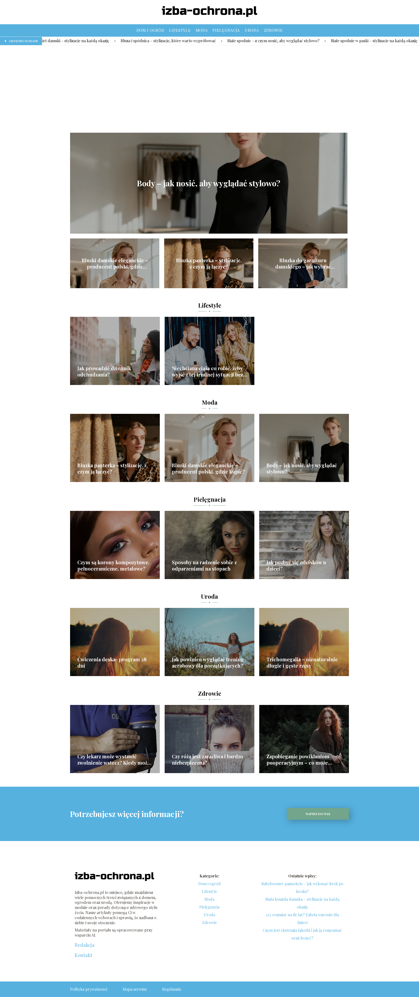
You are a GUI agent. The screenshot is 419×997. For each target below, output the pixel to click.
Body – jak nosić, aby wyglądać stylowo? (208, 183)
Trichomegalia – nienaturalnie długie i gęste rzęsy (302, 662)
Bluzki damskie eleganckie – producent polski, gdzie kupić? (115, 263)
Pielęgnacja (226, 30)
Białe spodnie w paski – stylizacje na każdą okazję (323, 40)
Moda (202, 30)
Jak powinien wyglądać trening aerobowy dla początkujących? (208, 662)
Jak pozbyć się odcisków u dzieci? (296, 565)
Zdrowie (273, 30)
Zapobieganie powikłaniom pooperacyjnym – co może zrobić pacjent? (297, 759)
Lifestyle (180, 30)
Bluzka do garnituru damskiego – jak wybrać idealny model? (303, 263)
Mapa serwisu (135, 989)
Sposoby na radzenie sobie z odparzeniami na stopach (204, 565)
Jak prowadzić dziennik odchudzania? (104, 371)
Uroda (252, 30)
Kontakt (83, 955)
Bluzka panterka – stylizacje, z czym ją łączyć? (209, 263)
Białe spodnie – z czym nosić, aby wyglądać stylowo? (222, 40)
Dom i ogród (150, 30)
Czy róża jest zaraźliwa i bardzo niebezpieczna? (207, 759)
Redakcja (85, 945)
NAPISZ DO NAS (318, 814)
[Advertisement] (209, 89)
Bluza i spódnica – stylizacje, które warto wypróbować (117, 40)
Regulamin (171, 989)
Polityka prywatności (88, 989)
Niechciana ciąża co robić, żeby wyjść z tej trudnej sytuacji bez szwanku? (207, 371)
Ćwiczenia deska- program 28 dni (112, 662)
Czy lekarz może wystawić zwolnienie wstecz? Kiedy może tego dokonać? (113, 759)
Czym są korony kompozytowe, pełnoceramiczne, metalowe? (113, 565)
